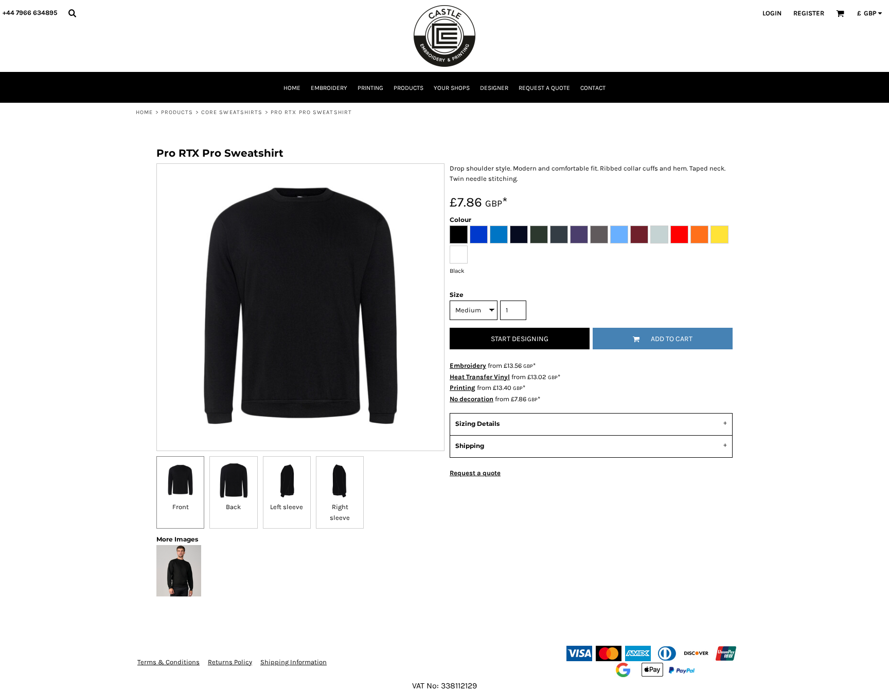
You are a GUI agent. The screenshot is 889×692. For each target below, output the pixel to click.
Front (180, 507)
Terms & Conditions (168, 662)
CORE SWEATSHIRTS (232, 112)
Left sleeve (286, 507)
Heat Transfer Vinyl (480, 377)
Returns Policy (230, 662)
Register (808, 13)
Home (144, 112)
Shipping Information (293, 662)
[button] (72, 13)
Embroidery (468, 365)
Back (233, 507)
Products (177, 112)
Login (771, 13)
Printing (462, 387)
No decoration (471, 399)
